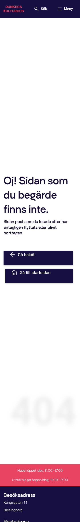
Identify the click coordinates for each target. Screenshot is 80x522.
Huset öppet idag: (40, 470)
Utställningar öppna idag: (40, 480)
